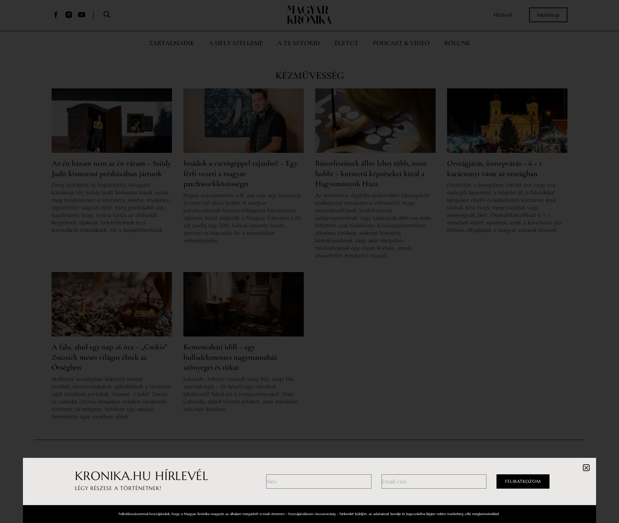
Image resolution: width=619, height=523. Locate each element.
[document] (309, 261)
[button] (586, 467)
